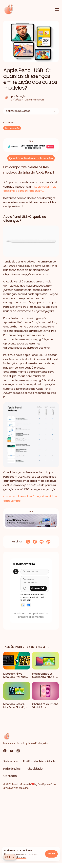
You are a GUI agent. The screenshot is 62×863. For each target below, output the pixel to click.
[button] (31, 41)
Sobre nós (10, 761)
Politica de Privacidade (39, 761)
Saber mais (20, 857)
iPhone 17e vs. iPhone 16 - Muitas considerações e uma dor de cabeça (45, 709)
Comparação (12, 128)
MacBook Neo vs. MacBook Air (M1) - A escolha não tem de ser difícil (45, 678)
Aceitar (51, 853)
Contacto (10, 776)
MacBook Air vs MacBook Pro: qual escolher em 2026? (15, 677)
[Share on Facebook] (35, 542)
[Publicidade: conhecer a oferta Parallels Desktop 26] (31, 520)
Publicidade (34, 768)
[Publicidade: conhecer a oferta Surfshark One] (31, 147)
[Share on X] (28, 542)
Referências (12, 768)
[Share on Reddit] (42, 542)
